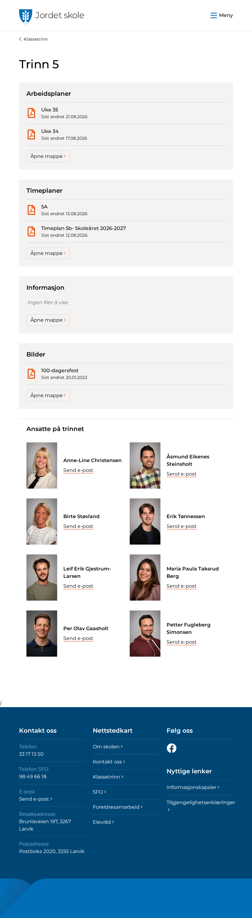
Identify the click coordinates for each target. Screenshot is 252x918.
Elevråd (102, 822)
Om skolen (106, 747)
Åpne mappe (46, 156)
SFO (98, 792)
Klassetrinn (36, 39)
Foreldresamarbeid (116, 807)
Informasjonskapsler (191, 787)
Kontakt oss (107, 762)
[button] (222, 15)
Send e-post (78, 470)
